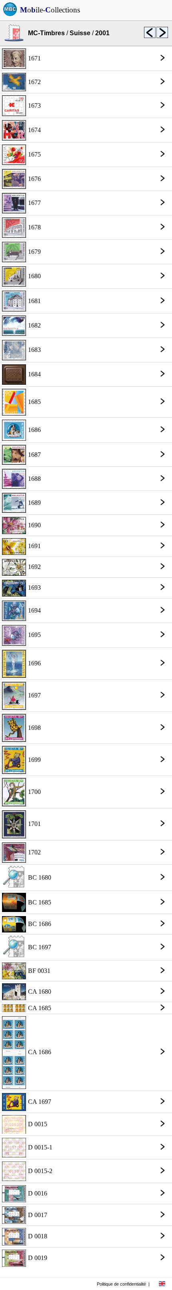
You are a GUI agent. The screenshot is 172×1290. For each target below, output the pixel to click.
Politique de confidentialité (121, 1284)
